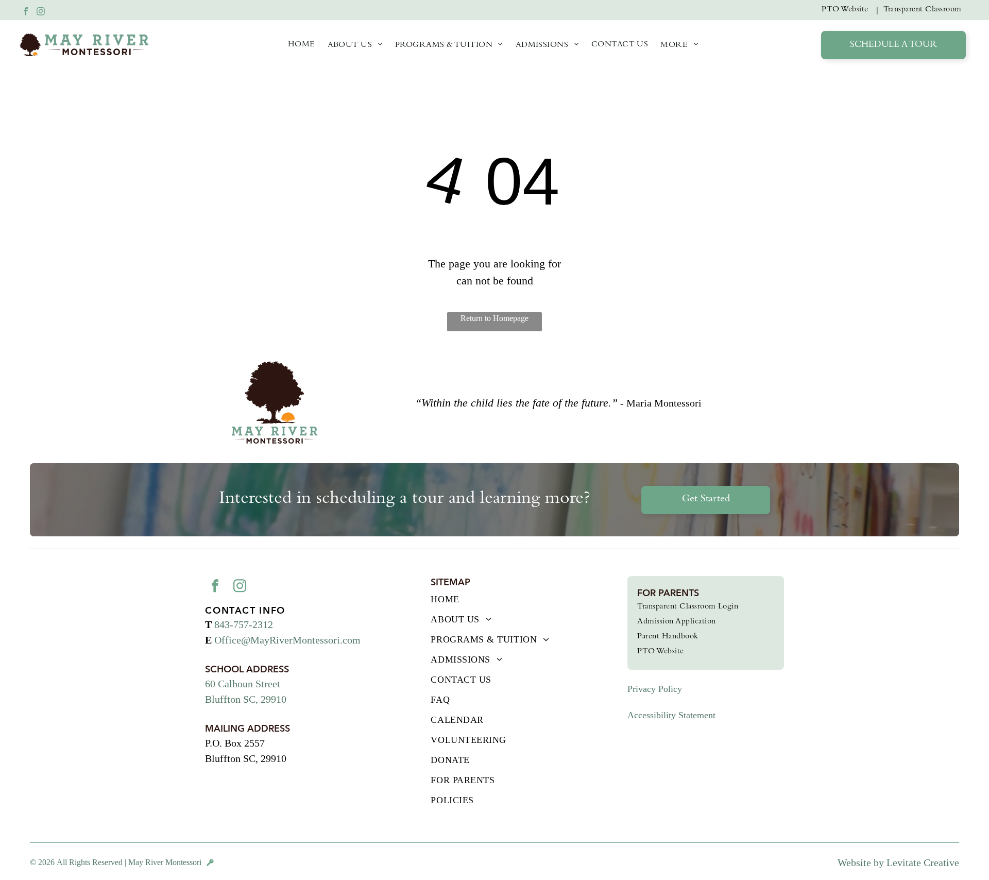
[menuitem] (847, 10)
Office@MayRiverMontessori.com (287, 640)
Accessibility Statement (671, 715)
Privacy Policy (654, 689)
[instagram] (41, 12)
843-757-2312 (243, 624)
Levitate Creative (922, 862)
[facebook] (26, 12)
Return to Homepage (494, 318)
